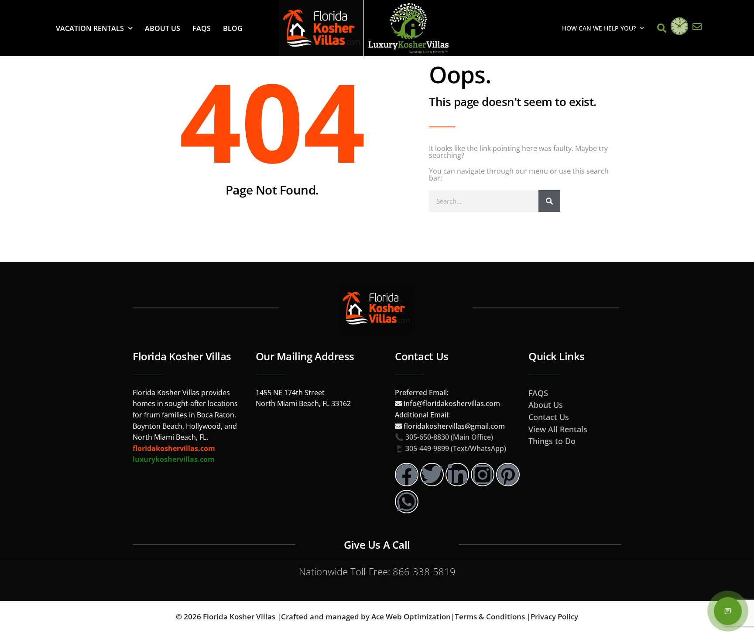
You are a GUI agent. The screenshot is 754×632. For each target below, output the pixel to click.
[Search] (549, 201)
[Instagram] (482, 474)
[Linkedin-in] (457, 474)
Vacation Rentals (90, 28)
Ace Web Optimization (411, 617)
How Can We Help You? (599, 28)
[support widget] (728, 611)
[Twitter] (432, 474)
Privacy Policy (554, 617)
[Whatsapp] (406, 501)
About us (162, 28)
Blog (233, 28)
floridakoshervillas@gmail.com (454, 426)
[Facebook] (406, 474)
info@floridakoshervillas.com (451, 403)
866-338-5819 (424, 571)
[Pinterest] (508, 474)
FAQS (201, 28)
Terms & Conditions (490, 617)
